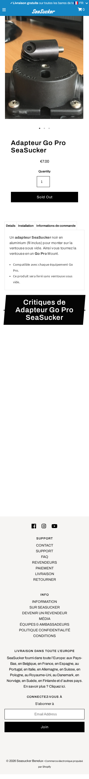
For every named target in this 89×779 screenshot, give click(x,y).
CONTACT (44, 545)
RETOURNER (44, 579)
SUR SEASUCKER (44, 607)
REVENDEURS (44, 562)
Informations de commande (55, 225)
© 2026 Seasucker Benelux (24, 761)
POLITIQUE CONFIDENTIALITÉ (44, 630)
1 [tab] (39, 128)
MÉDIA (44, 619)
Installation (26, 225)
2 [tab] (44, 128)
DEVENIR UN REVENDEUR (44, 613)
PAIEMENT (45, 568)
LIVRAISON (44, 574)
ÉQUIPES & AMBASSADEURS (44, 624)
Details (10, 225)
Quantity (44, 171)
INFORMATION (44, 602)
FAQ (44, 557)
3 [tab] (49, 128)
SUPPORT (44, 551)
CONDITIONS (44, 636)
